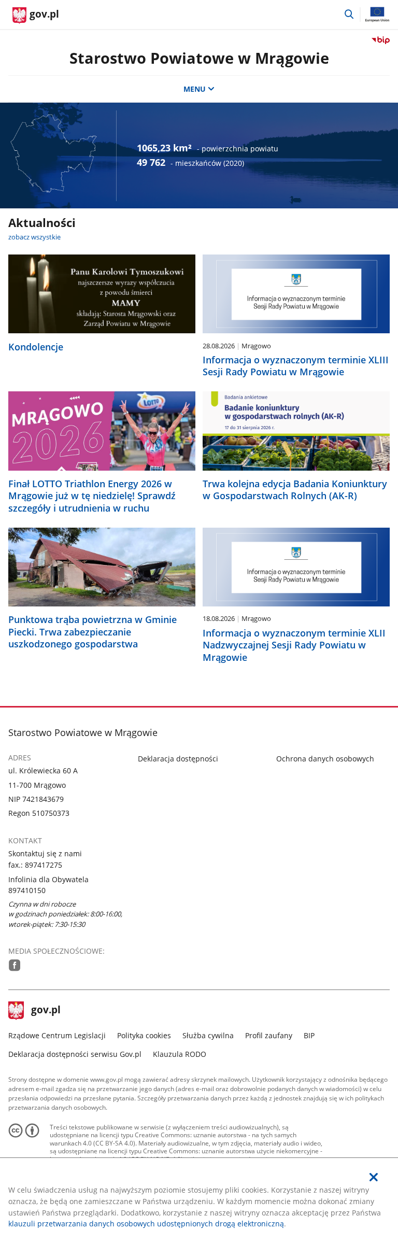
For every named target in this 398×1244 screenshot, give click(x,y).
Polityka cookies (144, 1035)
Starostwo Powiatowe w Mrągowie (199, 58)
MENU (194, 89)
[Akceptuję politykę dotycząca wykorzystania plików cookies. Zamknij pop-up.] (373, 1177)
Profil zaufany (268, 1035)
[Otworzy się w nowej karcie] (14, 965)
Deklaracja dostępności (178, 759)
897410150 (27, 890)
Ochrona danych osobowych (325, 759)
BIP (309, 1035)
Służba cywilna (208, 1035)
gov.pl (46, 1010)
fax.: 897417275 (35, 865)
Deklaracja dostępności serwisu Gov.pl (74, 1054)
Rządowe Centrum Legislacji (57, 1035)
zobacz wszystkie (34, 237)
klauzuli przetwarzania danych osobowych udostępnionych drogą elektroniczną (146, 1223)
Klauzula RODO (179, 1054)
